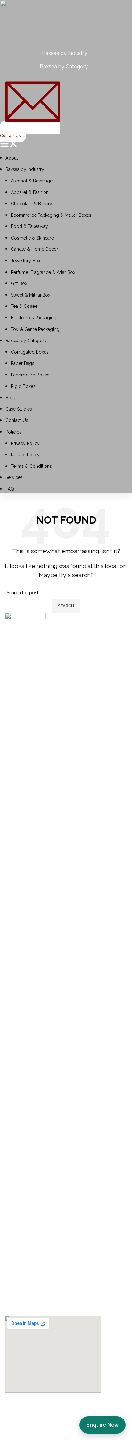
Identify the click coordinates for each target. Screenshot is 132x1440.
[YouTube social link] (43, 1124)
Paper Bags (22, 363)
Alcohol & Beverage (32, 180)
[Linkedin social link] (59, 1124)
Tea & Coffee (24, 306)
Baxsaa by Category (26, 340)
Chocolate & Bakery (31, 203)
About (11, 158)
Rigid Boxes (23, 386)
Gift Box (19, 283)
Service (15, 1164)
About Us (17, 1152)
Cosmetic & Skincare (32, 237)
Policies (13, 431)
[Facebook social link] (11, 1124)
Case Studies (18, 409)
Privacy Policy (25, 443)
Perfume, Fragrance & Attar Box (43, 272)
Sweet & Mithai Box (30, 295)
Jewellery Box (25, 260)
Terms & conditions (31, 1230)
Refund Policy (25, 454)
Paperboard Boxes (30, 374)
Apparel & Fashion (30, 192)
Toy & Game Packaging (35, 329)
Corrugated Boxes (30, 352)
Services (14, 477)
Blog (10, 397)
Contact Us (16, 420)
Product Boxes (25, 1296)
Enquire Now (103, 1425)
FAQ (9, 489)
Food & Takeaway (29, 226)
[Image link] (25, 853)
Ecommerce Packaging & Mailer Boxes (51, 215)
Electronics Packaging (33, 317)
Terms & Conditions (31, 466)
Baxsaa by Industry (24, 169)
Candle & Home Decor (34, 249)
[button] (66, 145)
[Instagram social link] (27, 1124)
